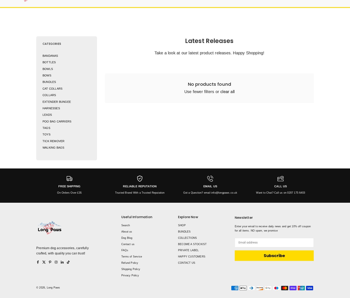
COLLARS (49, 95)
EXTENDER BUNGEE (57, 101)
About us (126, 231)
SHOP (182, 225)
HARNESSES (51, 108)
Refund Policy (129, 262)
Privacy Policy (130, 275)
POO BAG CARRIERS (57, 121)
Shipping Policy (130, 269)
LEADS (47, 114)
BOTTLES (49, 62)
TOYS (46, 134)
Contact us (127, 244)
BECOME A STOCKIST (192, 244)
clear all (227, 91)
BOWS (47, 75)
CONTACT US (186, 262)
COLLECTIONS (187, 237)
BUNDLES (49, 82)
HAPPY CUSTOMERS (191, 256)
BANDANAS (50, 55)
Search (125, 225)
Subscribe (274, 255)
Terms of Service (131, 256)
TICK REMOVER (53, 141)
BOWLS (48, 69)
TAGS (46, 128)
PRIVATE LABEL (188, 250)
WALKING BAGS (53, 147)
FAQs (124, 250)
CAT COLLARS (52, 88)
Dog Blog (126, 237)
